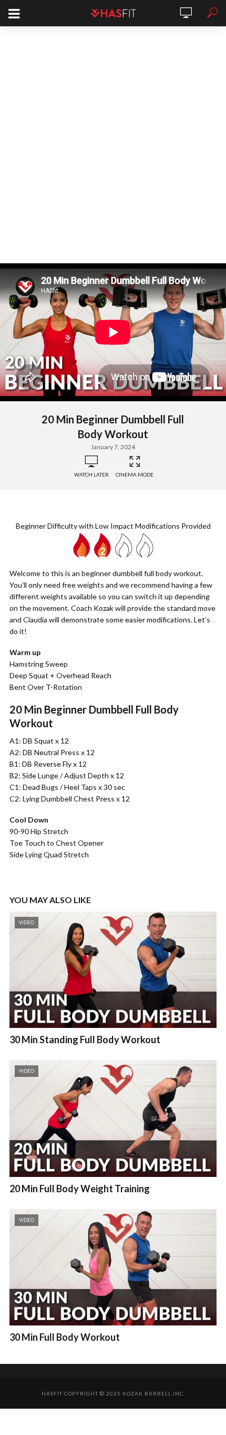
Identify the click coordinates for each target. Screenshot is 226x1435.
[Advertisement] (113, 145)
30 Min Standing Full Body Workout (84, 1039)
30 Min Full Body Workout (64, 1337)
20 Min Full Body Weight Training (79, 1188)
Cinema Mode (134, 474)
